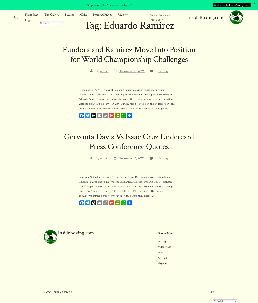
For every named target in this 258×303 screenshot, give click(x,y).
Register (123, 15)
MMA (83, 15)
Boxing (69, 15)
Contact (162, 258)
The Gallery (51, 15)
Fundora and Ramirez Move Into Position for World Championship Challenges (129, 54)
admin (104, 71)
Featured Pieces (102, 15)
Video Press (164, 247)
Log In (29, 20)
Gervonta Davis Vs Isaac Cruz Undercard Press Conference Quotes (129, 141)
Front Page (32, 15)
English (45, 23)
